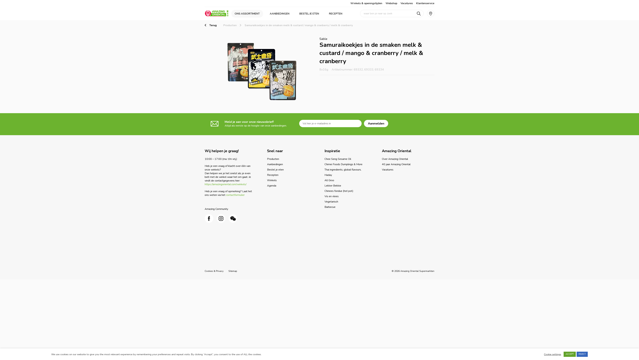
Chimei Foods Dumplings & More (343, 164)
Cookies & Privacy (214, 271)
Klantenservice (425, 3)
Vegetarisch (331, 202)
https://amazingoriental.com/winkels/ (226, 184)
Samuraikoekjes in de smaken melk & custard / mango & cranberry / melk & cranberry (299, 25)
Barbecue (329, 207)
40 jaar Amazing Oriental (396, 164)
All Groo (329, 180)
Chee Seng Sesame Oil (337, 159)
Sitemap (232, 271)
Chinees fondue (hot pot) (338, 191)
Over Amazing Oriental (395, 159)
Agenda (271, 186)
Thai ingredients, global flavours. (342, 170)
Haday (328, 175)
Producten (230, 25)
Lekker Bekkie (332, 186)
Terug (213, 25)
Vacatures (407, 3)
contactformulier (235, 195)
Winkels (272, 180)
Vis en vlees (331, 196)
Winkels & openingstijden (366, 3)
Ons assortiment (247, 14)
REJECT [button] (582, 354)
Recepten (335, 14)
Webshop (391, 3)
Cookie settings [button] (552, 354)
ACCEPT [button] (570, 354)
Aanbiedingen (279, 14)
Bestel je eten (309, 14)
